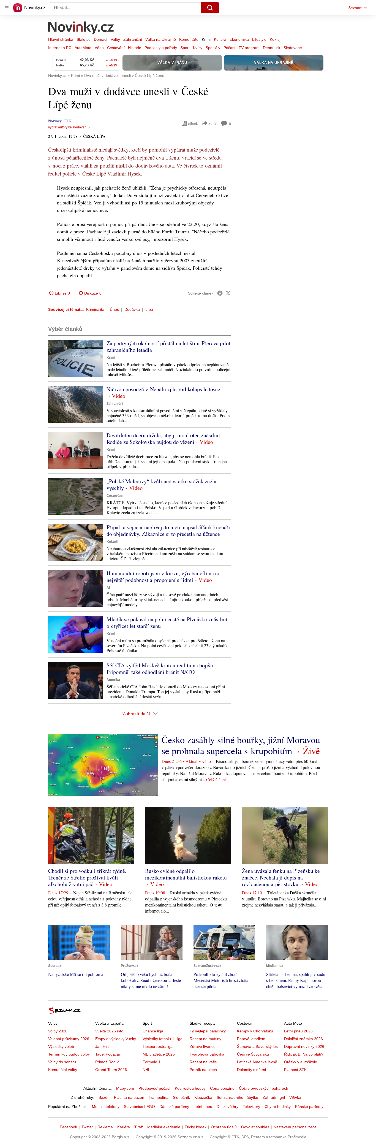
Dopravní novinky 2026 (304, 1046)
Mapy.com (125, 1088)
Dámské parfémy (174, 1106)
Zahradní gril (274, 1097)
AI (108, 588)
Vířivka (295, 1097)
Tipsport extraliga (158, 1046)
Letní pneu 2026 (298, 1031)
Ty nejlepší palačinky (208, 1031)
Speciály (213, 47)
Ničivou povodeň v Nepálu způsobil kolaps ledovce (163, 389)
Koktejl (275, 39)
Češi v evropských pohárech (263, 1088)
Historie (134, 47)
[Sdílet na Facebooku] (220, 293)
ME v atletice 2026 (159, 1054)
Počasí (229, 47)
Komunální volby (62, 1069)
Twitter (87, 1127)
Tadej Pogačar (107, 1054)
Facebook (68, 1127)
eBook (193, 123)
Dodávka (132, 309)
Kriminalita (95, 309)
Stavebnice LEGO (139, 1106)
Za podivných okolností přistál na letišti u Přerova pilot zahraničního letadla (168, 346)
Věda (99, 47)
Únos (114, 309)
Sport (185, 47)
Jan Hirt (102, 1046)
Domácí (100, 39)
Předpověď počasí (154, 1088)
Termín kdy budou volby (69, 1054)
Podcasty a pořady (161, 47)
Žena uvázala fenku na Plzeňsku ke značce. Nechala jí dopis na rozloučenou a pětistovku (281, 877)
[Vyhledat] (210, 7)
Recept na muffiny (205, 1039)
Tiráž (138, 1127)
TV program (249, 47)
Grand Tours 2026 (111, 1069)
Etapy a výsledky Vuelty (115, 1039)
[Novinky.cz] (81, 28)
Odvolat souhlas (255, 1127)
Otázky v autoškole (300, 1062)
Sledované (293, 47)
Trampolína (158, 1097)
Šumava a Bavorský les (257, 1046)
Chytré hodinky (278, 1106)
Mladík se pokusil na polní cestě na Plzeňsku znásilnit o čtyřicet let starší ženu (167, 623)
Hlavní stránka (60, 39)
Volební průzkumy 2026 (68, 1039)
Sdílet (212, 123)
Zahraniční (132, 39)
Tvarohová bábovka (207, 1054)
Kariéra (123, 1127)
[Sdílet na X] (228, 293)
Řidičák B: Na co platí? (303, 1054)
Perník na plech (203, 1069)
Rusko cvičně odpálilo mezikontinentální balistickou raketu (186, 874)
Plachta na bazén (129, 1097)
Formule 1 (151, 1062)
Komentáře (188, 39)
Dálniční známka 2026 (303, 1039)
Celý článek (216, 779)
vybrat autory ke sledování (67, 127)
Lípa (149, 309)
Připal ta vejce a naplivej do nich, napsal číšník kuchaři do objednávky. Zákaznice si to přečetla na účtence (168, 531)
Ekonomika (239, 39)
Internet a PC (59, 47)
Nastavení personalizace (295, 1127)
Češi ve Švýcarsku (253, 1054)
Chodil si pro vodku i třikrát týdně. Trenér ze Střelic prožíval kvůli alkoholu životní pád (87, 877)
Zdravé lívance (203, 1046)
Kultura (220, 39)
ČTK (67, 120)
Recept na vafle (203, 1062)
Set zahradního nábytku (237, 1097)
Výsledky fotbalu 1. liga (162, 1039)
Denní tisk (271, 47)
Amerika (113, 680)
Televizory (251, 1106)
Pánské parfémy (309, 1106)
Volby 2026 (57, 1031)
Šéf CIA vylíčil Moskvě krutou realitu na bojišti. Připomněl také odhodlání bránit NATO (161, 669)
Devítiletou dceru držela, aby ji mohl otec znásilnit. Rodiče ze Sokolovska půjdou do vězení (164, 438)
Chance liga (153, 1031)
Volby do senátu (62, 1062)
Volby (115, 39)
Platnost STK (295, 1069)
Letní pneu (203, 1106)
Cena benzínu (222, 1088)
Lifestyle (259, 39)
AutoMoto (83, 47)
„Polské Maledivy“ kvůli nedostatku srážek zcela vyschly (161, 484)
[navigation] (6, 7)
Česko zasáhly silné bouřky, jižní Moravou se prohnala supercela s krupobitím (241, 745)
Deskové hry (227, 1106)
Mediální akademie (163, 1127)
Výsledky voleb (61, 1046)
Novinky (54, 120)
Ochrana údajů (224, 1127)
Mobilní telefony (105, 1106)
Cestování (116, 47)
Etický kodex (195, 1127)
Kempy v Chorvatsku (255, 1031)
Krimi (206, 39)
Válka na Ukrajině (160, 39)
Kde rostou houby (190, 1088)
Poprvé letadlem (251, 1039)
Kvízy (197, 47)
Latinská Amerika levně (257, 1062)
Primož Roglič (107, 1062)
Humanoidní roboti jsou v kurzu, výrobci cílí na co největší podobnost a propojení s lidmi (163, 577)
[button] (75, 358)
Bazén (104, 1097)
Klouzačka (203, 1097)
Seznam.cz (357, 8)
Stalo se (84, 39)
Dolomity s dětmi (251, 1069)
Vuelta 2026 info (109, 1031)
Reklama (105, 1127)
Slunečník (181, 1097)
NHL (146, 1069)
